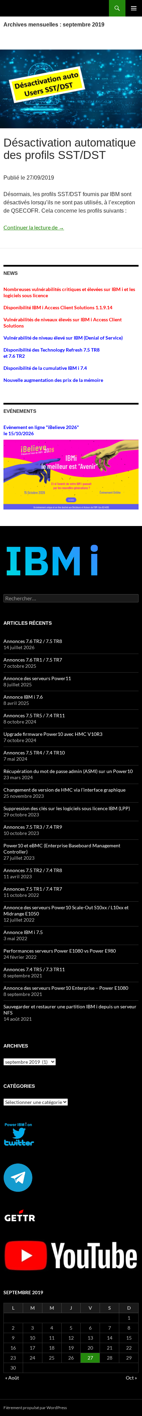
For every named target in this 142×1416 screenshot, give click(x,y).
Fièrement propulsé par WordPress (35, 1407)
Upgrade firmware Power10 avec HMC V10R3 (52, 734)
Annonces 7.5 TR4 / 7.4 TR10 (34, 752)
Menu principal (133, 8)
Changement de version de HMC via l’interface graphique (64, 790)
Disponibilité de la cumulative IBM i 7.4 (45, 368)
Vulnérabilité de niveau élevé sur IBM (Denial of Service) (63, 338)
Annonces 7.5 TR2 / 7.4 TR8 (32, 870)
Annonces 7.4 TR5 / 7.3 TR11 (34, 969)
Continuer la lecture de (33, 227)
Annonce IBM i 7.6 (23, 697)
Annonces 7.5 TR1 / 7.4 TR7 (32, 889)
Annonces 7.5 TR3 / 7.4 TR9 (32, 827)
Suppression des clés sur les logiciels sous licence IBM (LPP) (66, 808)
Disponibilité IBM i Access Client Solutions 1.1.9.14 (57, 307)
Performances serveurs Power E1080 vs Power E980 (59, 951)
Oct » (131, 1378)
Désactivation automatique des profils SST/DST (69, 148)
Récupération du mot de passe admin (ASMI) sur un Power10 (68, 771)
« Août (12, 1378)
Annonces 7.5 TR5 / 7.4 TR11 (34, 715)
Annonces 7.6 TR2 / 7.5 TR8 (32, 641)
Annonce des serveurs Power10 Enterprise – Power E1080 (65, 988)
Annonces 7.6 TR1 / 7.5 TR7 (32, 660)
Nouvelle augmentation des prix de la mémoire (53, 380)
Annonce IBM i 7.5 (23, 932)
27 (90, 1358)
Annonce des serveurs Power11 (37, 678)
